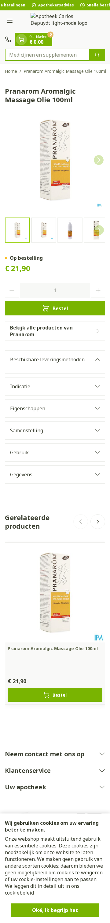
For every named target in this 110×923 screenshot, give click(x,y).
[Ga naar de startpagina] (61, 21)
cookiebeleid (19, 892)
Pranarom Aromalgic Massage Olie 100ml (53, 648)
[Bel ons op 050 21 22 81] (8, 39)
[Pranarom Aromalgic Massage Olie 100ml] (55, 592)
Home (11, 71)
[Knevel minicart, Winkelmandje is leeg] (21, 39)
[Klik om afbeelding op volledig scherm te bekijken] (55, 160)
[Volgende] (99, 160)
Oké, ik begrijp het (55, 910)
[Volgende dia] (97, 521)
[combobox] (47, 55)
